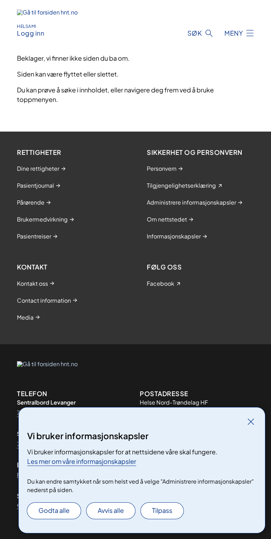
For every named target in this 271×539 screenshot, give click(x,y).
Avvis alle (111, 510)
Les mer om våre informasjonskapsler (81, 461)
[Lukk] (251, 421)
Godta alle (54, 510)
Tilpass (162, 510)
